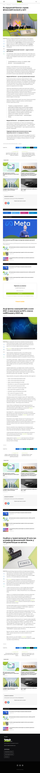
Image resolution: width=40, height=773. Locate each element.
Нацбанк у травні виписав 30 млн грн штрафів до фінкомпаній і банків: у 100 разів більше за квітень (11, 455)
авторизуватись (21, 198)
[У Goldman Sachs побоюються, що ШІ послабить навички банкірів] (11, 183)
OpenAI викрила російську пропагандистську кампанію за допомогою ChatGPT (21, 258)
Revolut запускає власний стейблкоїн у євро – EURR (29, 189)
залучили (19, 437)
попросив (25, 414)
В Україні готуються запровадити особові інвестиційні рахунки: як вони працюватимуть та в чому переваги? (29, 174)
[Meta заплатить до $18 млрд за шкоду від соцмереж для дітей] (20, 229)
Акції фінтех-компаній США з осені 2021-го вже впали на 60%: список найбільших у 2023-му (12, 154)
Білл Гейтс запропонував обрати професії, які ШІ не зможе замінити (21, 252)
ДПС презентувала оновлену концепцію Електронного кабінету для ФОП (11, 174)
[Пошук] (36, 1)
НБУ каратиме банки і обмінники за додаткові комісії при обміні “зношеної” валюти (11, 654)
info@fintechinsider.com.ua (11, 745)
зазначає (9, 348)
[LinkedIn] (4, 46)
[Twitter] (4, 44)
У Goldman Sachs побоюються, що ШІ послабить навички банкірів (10, 189)
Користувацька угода (9, 754)
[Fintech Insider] (20, 1)
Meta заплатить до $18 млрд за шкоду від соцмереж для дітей (19, 240)
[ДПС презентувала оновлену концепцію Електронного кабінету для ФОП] (11, 167)
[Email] (4, 49)
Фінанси (20, 143)
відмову (16, 601)
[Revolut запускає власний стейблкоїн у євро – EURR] (29, 183)
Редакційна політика (9, 751)
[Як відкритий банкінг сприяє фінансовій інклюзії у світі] (20, 25)
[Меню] (4, 1)
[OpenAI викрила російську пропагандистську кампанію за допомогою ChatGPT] (5, 259)
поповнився (24, 433)
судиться (32, 600)
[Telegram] (4, 51)
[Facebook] (4, 41)
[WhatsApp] (4, 54)
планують (31, 407)
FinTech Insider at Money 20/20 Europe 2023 (10, 143)
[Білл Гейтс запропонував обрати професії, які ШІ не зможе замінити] (5, 254)
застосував (24, 636)
